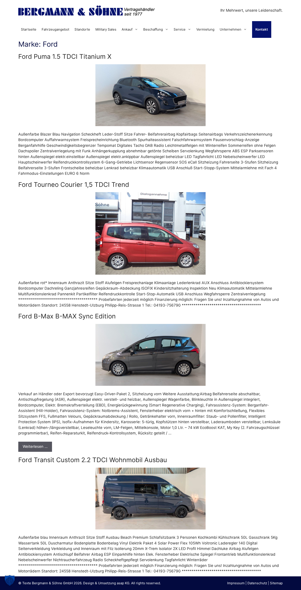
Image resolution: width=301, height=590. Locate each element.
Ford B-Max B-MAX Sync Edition (67, 316)
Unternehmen (230, 29)
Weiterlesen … (35, 446)
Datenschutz (257, 583)
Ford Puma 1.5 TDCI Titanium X (64, 56)
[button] (9, 580)
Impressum (236, 583)
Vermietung (205, 29)
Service (180, 29)
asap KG (123, 583)
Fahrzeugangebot (55, 29)
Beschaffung (153, 29)
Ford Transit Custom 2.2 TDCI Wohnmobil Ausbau (92, 460)
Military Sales (105, 29)
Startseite (28, 29)
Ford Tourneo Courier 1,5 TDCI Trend (73, 184)
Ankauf (127, 29)
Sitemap (276, 583)
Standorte (82, 29)
